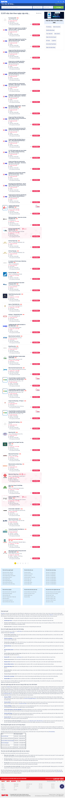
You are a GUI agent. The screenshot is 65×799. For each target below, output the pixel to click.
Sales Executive (56, 26)
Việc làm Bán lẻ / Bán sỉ (7, 577)
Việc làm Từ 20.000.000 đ (51, 580)
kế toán (48, 40)
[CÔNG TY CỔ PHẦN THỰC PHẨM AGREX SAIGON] (5, 487)
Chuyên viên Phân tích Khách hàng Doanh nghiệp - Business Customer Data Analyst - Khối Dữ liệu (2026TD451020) (17, 117)
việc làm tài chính (22, 703)
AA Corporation (12, 402)
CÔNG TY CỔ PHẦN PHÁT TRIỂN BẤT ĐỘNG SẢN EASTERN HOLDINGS (18, 542)
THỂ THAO (40, 784)
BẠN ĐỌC (53, 786)
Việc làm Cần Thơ (7, 717)
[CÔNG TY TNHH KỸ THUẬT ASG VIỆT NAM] (5, 520)
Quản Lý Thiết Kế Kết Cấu (15, 304)
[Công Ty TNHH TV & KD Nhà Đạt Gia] (5, 306)
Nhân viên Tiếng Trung (15, 474)
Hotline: (59, 795)
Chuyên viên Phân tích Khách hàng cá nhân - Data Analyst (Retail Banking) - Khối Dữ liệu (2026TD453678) (17, 140)
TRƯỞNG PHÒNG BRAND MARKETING (14, 206)
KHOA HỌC (40, 786)
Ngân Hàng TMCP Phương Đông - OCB (16, 380)
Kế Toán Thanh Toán (14, 240)
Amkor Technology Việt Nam (14, 285)
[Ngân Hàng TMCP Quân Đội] (5, 29)
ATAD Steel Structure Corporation (15, 337)
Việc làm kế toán (7, 645)
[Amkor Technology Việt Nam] (5, 284)
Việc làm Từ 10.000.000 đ (51, 577)
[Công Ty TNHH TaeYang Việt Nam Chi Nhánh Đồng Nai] (5, 498)
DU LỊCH (15, 789)
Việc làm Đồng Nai (18, 709)
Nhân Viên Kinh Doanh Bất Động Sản (16, 540)
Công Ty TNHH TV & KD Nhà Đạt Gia (15, 305)
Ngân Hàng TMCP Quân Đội (14, 30)
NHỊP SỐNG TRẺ (29, 784)
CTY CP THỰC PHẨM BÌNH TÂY (14, 316)
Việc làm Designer (5, 742)
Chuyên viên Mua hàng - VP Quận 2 (17, 400)
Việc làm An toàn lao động (8, 574)
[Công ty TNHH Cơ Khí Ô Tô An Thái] (5, 552)
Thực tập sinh (49, 33)
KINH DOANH (16, 784)
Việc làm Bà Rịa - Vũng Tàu (29, 577)
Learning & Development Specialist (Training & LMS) (16, 283)
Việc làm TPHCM (7, 697)
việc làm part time (8, 620)
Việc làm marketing (8, 638)
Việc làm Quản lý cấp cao (8, 600)
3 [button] (20, 563)
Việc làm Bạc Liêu (27, 578)
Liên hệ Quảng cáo (38, 795)
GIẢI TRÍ (27, 787)
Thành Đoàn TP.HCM (60, 794)
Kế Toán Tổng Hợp (14, 251)
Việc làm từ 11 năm (49, 601)
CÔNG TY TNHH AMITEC (13, 455)
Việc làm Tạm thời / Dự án (29, 593)
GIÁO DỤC (53, 784)
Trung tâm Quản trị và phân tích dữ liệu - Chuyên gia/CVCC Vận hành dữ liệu (17, 378)
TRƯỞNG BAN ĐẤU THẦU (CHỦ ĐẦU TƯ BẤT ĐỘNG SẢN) (17, 325)
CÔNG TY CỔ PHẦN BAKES (14, 264)
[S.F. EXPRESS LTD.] (5, 219)
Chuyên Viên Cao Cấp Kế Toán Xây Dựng (16, 443)
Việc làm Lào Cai (32, 720)
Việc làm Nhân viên (6, 595)
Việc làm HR (6, 657)
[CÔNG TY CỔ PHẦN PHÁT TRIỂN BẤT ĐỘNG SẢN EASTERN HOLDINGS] (5, 541)
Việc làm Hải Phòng (8, 713)
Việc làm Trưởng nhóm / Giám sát (9, 596)
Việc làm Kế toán (4, 736)
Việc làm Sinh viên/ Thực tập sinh (9, 591)
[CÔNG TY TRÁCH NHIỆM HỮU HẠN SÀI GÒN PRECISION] (5, 510)
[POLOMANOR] (5, 295)
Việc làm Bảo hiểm (6, 578)
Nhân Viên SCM (13, 432)
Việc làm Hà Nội (27, 572)
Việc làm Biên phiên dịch (8, 582)
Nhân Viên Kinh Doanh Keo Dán (17, 367)
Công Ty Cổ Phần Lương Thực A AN (15, 359)
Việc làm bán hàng (8, 666)
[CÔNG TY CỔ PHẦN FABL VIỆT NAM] (5, 274)
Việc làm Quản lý (6, 598)
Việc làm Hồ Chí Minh (28, 574)
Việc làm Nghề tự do (28, 595)
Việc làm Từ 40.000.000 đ (51, 583)
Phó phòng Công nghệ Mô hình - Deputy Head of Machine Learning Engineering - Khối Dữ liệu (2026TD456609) (17, 184)
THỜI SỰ (2, 786)
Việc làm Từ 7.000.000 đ (50, 575)
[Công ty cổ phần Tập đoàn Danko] (5, 326)
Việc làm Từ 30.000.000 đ (51, 582)
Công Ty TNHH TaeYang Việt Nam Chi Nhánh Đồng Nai (17, 499)
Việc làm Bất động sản (7, 580)
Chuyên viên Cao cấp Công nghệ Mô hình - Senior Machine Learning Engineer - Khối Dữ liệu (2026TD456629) (17, 195)
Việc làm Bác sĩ (7, 678)
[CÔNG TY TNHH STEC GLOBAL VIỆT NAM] (5, 230)
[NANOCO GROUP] (5, 465)
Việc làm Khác (27, 596)
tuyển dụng (19, 631)
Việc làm (3, 613)
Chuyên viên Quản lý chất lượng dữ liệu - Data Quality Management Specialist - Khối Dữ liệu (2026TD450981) (17, 73)
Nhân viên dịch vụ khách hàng (16, 464)
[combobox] (16, 7)
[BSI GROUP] (5, 444)
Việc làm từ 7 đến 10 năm (51, 600)
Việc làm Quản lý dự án (8, 649)
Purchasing (48, 26)
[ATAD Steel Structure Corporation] (5, 337)
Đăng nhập (61, 3)
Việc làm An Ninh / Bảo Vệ (8, 572)
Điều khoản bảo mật (45, 795)
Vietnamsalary (52, 731)
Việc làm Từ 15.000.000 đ (51, 578)
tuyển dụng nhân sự (8, 693)
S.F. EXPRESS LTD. (12, 220)
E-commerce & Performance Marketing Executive (17, 261)
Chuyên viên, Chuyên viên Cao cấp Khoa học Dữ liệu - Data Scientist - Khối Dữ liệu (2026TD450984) (18, 95)
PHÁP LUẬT (3, 789)
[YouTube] (63, 781)
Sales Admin (57, 33)
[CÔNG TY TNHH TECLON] (5, 19)
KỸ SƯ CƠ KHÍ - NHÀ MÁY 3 (16, 508)
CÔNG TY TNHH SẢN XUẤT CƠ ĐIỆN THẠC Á (17, 476)
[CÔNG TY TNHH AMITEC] (5, 455)
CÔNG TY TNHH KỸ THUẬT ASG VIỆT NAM (16, 520)
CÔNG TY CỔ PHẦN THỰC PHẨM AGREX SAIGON (16, 488)
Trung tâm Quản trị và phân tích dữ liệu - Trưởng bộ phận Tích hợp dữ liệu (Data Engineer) (17, 411)
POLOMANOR (11, 295)
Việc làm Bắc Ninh (28, 583)
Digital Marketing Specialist (16, 294)
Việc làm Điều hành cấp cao (8, 601)
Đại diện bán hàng (50, 30)
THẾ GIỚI (2, 787)
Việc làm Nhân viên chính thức (30, 591)
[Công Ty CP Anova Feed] (5, 531)
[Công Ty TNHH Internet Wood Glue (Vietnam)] (5, 369)
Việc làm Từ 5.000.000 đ (51, 574)
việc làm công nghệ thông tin (30, 698)
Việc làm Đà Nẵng (7, 705)
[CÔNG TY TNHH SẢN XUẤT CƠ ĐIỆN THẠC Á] (5, 476)
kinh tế (8, 686)
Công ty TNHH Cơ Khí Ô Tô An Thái (15, 553)
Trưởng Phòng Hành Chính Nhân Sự (17, 529)
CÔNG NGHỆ (16, 786)
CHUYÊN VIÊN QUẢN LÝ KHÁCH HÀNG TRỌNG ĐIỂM (17, 357)
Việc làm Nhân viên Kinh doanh (7, 740)
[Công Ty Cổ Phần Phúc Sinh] (5, 207)
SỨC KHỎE (40, 787)
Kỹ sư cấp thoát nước (51, 44)
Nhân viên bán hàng (50, 47)
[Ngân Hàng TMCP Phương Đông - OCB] (5, 379)
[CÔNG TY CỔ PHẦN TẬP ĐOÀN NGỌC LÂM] (5, 242)
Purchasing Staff (13, 17)
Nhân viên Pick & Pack (15, 453)
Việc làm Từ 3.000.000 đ (51, 572)
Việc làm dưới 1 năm (50, 595)
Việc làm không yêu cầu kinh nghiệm (53, 591)
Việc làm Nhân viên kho (9, 664)
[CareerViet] (58, 778)
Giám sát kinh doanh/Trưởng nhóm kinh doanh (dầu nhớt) (17, 551)
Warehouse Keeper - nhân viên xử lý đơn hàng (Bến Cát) (17, 218)
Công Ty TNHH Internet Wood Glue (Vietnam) (17, 369)
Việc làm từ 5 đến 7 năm (50, 598)
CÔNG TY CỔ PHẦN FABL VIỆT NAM (15, 274)
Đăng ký (57, 3)
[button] (61, 1)
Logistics (54, 40)
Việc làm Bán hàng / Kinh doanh (9, 575)
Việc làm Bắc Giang (28, 582)
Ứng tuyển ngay (36, 24)
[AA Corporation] (5, 402)
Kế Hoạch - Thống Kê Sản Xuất (16, 314)
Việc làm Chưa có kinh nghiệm (52, 593)
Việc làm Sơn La (40, 720)
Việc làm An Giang (27, 575)
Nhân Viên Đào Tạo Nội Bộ (15, 336)
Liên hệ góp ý (52, 795)
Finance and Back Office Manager (14, 497)
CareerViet (59, 771)
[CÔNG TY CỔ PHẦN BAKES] (5, 262)
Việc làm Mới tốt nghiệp (7, 593)
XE (14, 787)
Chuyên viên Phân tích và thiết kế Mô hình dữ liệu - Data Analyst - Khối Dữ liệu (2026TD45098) (17, 84)
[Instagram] (60, 781)
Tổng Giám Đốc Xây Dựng (15, 422)
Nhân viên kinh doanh (51, 37)
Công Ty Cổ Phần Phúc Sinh (14, 208)
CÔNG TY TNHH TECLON (13, 19)
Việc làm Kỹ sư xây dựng (9, 676)
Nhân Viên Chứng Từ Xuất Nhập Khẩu (15, 486)
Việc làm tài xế (7, 661)
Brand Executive (13, 346)
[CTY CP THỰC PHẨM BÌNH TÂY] (5, 316)
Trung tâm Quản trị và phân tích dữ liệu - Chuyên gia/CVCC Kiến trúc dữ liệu (17, 390)
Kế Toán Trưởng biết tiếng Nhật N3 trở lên (14, 229)
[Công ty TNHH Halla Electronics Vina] (5, 434)
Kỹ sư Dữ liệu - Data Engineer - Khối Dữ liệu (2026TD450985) (17, 106)
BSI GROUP (11, 445)
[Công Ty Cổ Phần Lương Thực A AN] (5, 358)
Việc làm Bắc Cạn (27, 580)
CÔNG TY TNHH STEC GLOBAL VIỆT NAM (16, 231)
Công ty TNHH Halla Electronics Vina (16, 433)
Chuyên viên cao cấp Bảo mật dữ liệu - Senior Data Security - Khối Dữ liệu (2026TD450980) (17, 62)
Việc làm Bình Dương (8, 709)
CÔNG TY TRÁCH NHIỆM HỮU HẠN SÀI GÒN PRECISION (17, 510)
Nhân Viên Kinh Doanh (15, 519)
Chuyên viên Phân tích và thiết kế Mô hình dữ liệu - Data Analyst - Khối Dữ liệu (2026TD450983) (17, 162)
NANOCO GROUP (12, 465)
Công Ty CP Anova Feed (13, 530)
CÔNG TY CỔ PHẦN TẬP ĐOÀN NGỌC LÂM (16, 242)
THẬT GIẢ (52, 787)
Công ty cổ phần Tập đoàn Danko (15, 327)
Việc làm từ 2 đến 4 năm (50, 596)
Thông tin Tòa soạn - (52, 794)
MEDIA (2, 784)
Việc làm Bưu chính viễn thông (9, 583)
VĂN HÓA (28, 786)
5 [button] (25, 563)
